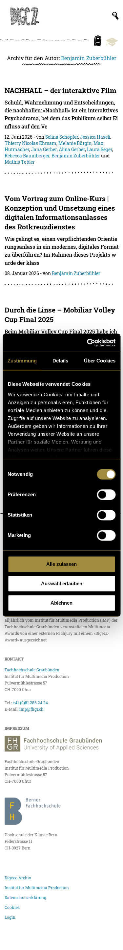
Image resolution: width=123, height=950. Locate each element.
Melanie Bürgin (75, 143)
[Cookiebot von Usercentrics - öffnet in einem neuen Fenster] (87, 342)
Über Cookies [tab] (99, 360)
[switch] (106, 494)
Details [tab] (60, 360)
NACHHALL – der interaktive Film (60, 90)
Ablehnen (61, 603)
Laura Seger (99, 149)
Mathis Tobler (20, 162)
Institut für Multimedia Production (37, 887)
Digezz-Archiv (18, 877)
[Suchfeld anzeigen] (115, 16)
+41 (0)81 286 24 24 (30, 702)
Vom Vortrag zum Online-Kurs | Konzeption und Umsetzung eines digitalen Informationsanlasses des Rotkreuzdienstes (60, 213)
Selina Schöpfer (61, 137)
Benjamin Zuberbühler (88, 58)
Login (10, 917)
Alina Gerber (72, 149)
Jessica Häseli (95, 137)
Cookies (12, 907)
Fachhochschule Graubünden (32, 669)
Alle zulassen (61, 564)
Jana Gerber (44, 149)
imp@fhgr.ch (31, 709)
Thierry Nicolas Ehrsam (30, 143)
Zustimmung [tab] (22, 360)
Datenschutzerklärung (25, 897)
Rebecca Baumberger (27, 155)
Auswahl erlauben (61, 583)
